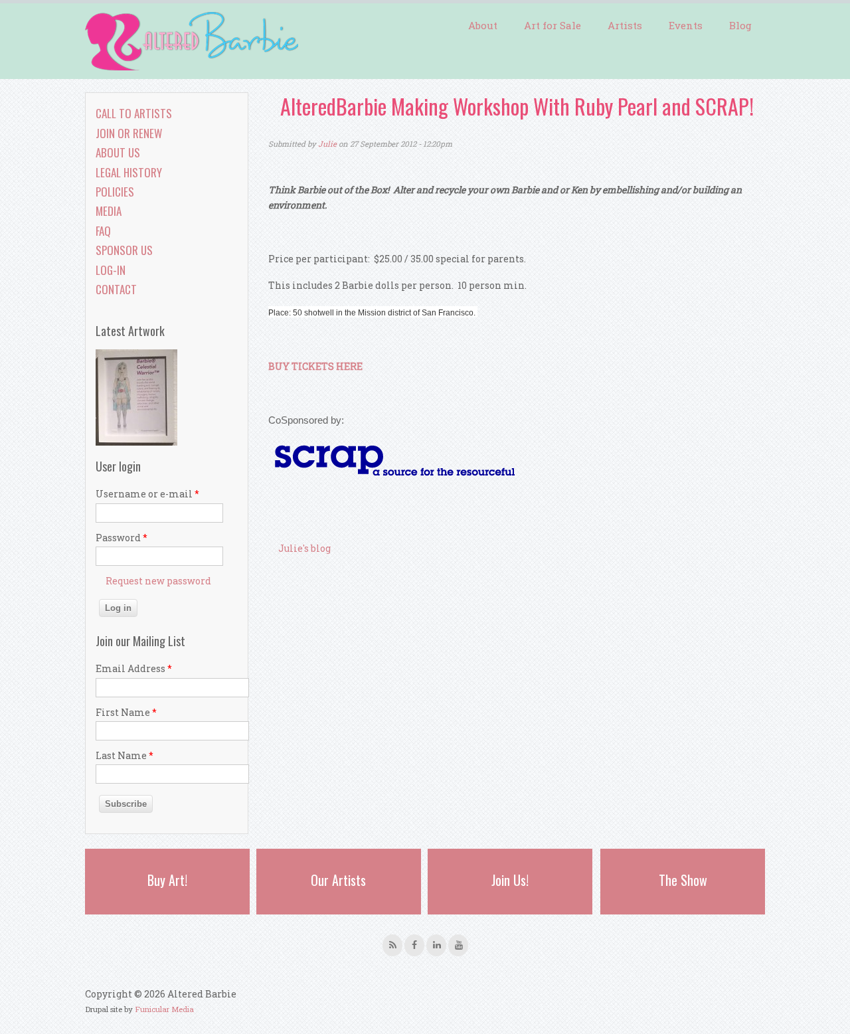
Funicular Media (164, 1009)
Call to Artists (134, 113)
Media (109, 211)
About (482, 25)
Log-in (111, 270)
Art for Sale (552, 25)
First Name (126, 712)
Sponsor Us (124, 250)
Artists (625, 25)
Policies (115, 191)
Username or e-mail (147, 493)
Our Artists (338, 880)
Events (686, 25)
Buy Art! (167, 880)
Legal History (129, 172)
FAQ (103, 230)
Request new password (158, 580)
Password (121, 537)
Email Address (134, 668)
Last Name (124, 755)
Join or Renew (129, 133)
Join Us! (510, 880)
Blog (740, 25)
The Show (683, 880)
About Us (118, 152)
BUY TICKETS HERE (315, 366)
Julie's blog (304, 548)
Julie (327, 144)
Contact (116, 289)
